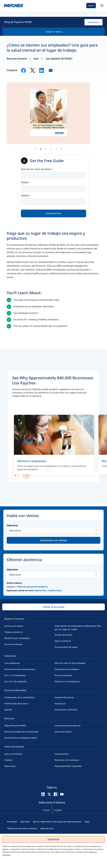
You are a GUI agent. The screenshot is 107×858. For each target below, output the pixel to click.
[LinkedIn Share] (41, 70)
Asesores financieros (64, 697)
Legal (86, 821)
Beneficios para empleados (17, 638)
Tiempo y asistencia (13, 632)
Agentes (8, 709)
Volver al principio (53, 606)
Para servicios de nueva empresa (19, 669)
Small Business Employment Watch (20, 737)
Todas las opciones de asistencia (32, 586)
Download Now (53, 213)
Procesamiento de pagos (66, 647)
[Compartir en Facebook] (23, 70)
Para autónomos (12, 663)
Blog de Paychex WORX (18, 22)
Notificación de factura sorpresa (22, 828)
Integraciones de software (67, 669)
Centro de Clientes (63, 731)
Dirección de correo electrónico (37, 169)
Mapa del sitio (47, 828)
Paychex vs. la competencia (67, 681)
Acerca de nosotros (13, 754)
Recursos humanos (13, 644)
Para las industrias (63, 675)
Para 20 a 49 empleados (15, 681)
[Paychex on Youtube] (62, 794)
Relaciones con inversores (67, 760)
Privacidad (12, 821)
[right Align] (61, 149)
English (46, 810)
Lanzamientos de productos (68, 725)
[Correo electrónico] (50, 70)
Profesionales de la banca (16, 703)
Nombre (25, 182)
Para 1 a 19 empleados (15, 675)
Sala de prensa (62, 754)
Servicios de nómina (13, 626)
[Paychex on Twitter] (49, 794)
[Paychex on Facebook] (55, 794)
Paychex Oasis (54, 590)
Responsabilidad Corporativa (68, 766)
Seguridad (25, 821)
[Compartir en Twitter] (32, 70)
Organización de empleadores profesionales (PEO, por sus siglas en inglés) (78, 628)
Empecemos (93, 22)
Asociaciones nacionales (66, 709)
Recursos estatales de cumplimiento (21, 731)
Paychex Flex (40, 590)
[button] (101, 5)
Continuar (53, 839)
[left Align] (35, 149)
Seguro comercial (63, 641)
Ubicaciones (10, 766)
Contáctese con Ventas (53, 540)
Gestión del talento (63, 634)
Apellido (26, 195)
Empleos (8, 760)
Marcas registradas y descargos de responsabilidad (57, 821)
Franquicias (60, 703)
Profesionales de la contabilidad (19, 697)
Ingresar (91, 5)
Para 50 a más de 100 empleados (70, 663)
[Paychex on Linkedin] (43, 794)
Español (58, 810)
